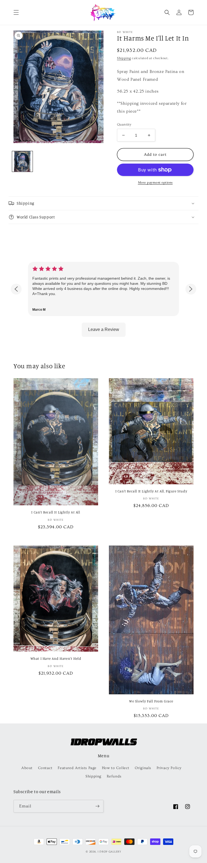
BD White (125, 32)
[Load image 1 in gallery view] (22, 161)
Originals (143, 768)
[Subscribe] (97, 806)
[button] (16, 12)
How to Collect (115, 768)
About (27, 768)
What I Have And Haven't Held (55, 658)
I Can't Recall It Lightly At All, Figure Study (151, 491)
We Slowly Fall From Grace (151, 701)
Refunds (114, 776)
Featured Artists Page (77, 768)
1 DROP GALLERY (109, 851)
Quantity (124, 124)
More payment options (155, 182)
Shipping (124, 58)
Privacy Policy (169, 768)
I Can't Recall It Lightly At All (55, 512)
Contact (45, 768)
